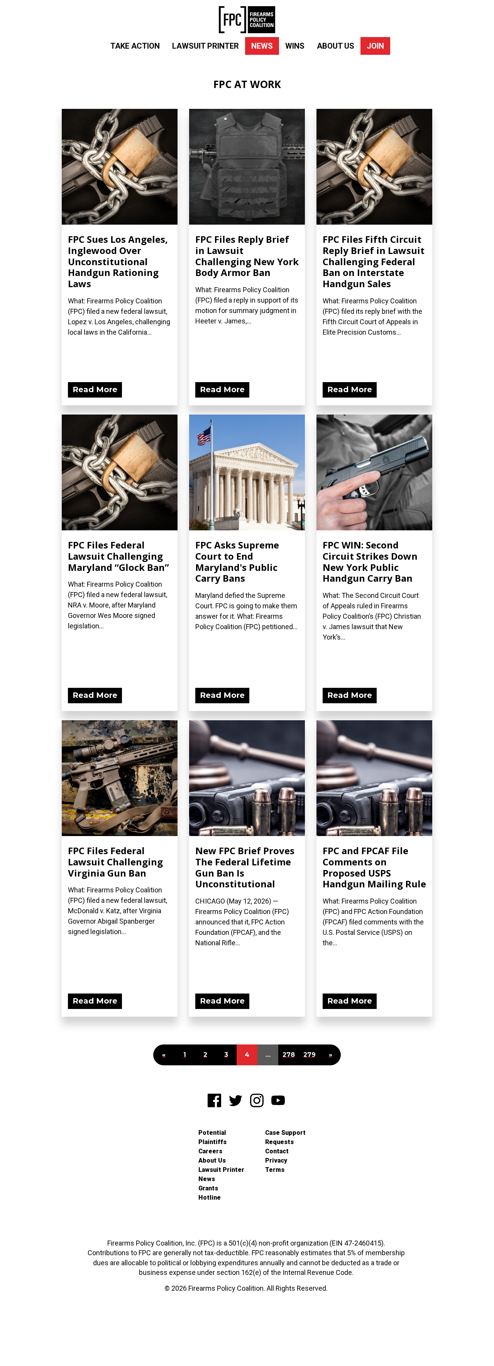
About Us (335, 46)
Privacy (276, 1160)
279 (309, 1054)
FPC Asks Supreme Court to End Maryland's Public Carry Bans (237, 561)
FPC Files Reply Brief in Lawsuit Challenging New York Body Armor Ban (247, 256)
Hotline (209, 1197)
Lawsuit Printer (205, 46)
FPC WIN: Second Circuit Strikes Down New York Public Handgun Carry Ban (370, 561)
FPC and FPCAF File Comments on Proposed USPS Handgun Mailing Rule (374, 867)
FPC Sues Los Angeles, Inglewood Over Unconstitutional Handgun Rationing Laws (118, 261)
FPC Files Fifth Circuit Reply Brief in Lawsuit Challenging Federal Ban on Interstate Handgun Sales (374, 261)
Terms (274, 1169)
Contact (277, 1151)
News (262, 46)
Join (375, 46)
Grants (208, 1188)
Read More (95, 389)
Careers (210, 1151)
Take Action (135, 46)
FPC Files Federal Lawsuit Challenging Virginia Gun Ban (115, 861)
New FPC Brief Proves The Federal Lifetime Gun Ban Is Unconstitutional (244, 867)
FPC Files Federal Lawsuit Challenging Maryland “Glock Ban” (118, 556)
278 (289, 1054)
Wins (295, 46)
